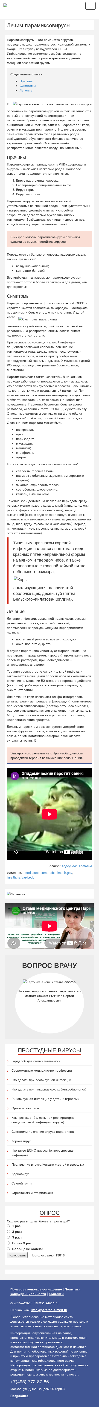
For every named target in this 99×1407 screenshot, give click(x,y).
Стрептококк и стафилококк (32, 1192)
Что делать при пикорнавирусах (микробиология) (49, 1089)
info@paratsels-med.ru (49, 1309)
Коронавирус (21, 1141)
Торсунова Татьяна (76, 865)
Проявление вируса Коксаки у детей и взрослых (48, 1164)
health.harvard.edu (21, 877)
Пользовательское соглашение (36, 1289)
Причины (26, 81)
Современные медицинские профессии (42, 1070)
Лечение (26, 90)
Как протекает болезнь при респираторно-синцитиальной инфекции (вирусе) (44, 1119)
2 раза (17, 1231)
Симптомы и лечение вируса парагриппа (43, 1131)
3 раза (17, 1237)
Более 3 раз (22, 1243)
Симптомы (28, 85)
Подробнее (19, 1395)
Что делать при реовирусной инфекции (41, 1079)
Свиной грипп (22, 1183)
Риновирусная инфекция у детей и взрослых (45, 1098)
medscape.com (35, 872)
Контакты (56, 1293)
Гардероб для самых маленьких (36, 1061)
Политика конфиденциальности (45, 1291)
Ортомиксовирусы (25, 1108)
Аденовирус (20, 1173)
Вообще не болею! (27, 1248)
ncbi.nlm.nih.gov (60, 872)
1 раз (16, 1225)
